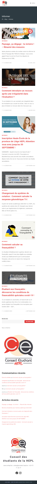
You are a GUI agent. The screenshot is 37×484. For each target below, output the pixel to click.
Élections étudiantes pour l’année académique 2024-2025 (17, 407)
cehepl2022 (5, 380)
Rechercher (5, 318)
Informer (11, 19)
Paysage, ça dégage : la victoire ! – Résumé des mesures (17, 404)
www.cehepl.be (7, 465)
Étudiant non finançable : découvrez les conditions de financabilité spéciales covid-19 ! (18, 292)
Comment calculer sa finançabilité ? (22, 377)
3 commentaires (7, 265)
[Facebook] (17, 473)
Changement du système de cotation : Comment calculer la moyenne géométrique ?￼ (17, 196)
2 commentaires (7, 311)
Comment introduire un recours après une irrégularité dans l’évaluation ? (17, 94)
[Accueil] (2, 19)
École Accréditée (6, 377)
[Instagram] (20, 473)
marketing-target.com (25, 482)
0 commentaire (7, 62)
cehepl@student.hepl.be (20, 465)
